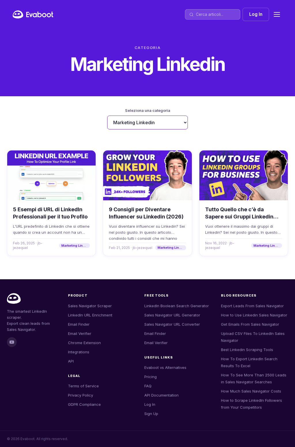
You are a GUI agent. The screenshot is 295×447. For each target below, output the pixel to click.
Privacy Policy (80, 395)
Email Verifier (79, 333)
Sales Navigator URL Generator (172, 315)
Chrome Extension (84, 342)
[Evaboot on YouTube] (12, 342)
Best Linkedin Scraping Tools (247, 349)
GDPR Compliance (84, 404)
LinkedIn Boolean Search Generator (176, 305)
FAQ (148, 386)
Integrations (78, 352)
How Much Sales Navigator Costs (251, 391)
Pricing (150, 376)
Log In (255, 14)
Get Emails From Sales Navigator (250, 324)
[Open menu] (276, 14)
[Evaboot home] (33, 14)
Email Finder (79, 324)
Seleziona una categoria (147, 110)
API (71, 361)
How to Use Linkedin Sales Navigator (254, 315)
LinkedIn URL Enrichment (90, 315)
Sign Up (151, 413)
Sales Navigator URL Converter (172, 324)
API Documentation (161, 395)
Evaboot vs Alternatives (165, 367)
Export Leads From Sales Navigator (252, 305)
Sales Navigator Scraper (90, 305)
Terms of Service (83, 386)
